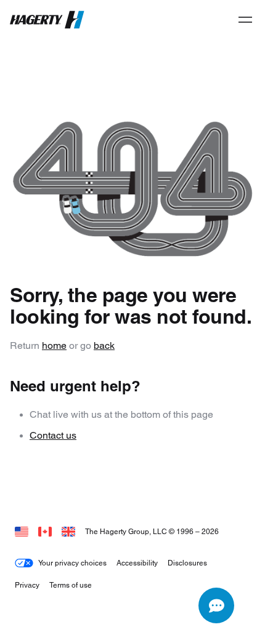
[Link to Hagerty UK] (68, 531)
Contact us (53, 435)
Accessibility (137, 563)
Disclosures (187, 563)
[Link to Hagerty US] (21, 531)
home (54, 345)
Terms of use (70, 585)
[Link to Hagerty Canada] (45, 531)
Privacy (27, 585)
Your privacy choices (72, 563)
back (104, 345)
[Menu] (245, 19)
